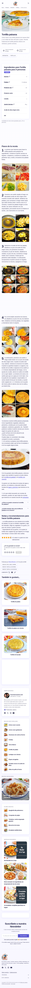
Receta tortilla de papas (9, 566)
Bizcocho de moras (14, 825)
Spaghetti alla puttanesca (16, 810)
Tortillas (13, 55)
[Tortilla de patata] (15, 592)
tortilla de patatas (10, 477)
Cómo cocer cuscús (14, 725)
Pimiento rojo (8, 87)
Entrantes (5, 55)
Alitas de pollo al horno (15, 769)
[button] (2, 3)
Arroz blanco (12, 744)
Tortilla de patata (13, 749)
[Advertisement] (15, 672)
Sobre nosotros (5, 972)
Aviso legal (13, 983)
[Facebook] (4, 713)
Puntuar (18, 552)
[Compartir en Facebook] (12, 572)
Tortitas (11, 739)
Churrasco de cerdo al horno (17, 735)
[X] (5, 967)
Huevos (6, 76)
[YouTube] (13, 713)
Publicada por (9, 561)
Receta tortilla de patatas (10, 569)
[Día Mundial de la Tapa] (15, 850)
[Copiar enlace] (14, 572)
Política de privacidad (6, 983)
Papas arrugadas (13, 759)
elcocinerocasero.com (16, 694)
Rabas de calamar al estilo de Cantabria (14, 796)
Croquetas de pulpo (14, 815)
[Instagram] (10, 713)
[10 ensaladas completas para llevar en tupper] (15, 895)
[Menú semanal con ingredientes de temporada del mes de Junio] (15, 871)
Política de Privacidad (18, 942)
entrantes (25, 497)
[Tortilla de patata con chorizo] (15, 619)
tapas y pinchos (13, 487)
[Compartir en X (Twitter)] (9, 572)
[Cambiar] (7, 72)
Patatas (6, 82)
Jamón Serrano (8, 104)
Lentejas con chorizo (15, 754)
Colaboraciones (13, 972)
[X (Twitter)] (7, 713)
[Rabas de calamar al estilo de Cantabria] (15, 789)
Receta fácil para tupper (9, 564)
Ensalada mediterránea (15, 830)
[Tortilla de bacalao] (15, 645)
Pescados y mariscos (10, 781)
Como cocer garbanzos (15, 730)
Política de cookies (23, 982)
